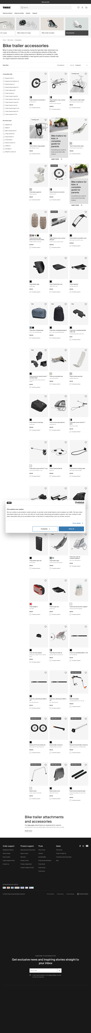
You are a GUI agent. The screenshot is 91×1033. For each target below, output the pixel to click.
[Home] (11, 7)
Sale (57, 860)
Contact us (6, 864)
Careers (40, 853)
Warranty (23, 857)
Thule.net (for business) (44, 860)
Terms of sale (6, 853)
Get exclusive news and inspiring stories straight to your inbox (45, 961)
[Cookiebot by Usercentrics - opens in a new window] (76, 503)
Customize (44, 529)
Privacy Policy (52, 975)
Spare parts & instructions (28, 850)
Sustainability (42, 857)
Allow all (71, 529)
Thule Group (41, 867)
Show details (77, 523)
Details (45, 2)
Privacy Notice (50, 894)
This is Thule (41, 850)
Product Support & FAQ (27, 867)
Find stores (59, 850)
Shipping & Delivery (8, 850)
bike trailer (31, 825)
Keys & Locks (24, 853)
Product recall (24, 860)
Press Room (41, 864)
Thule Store (41, 871)
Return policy (6, 857)
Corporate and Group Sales (63, 857)
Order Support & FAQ (9, 860)
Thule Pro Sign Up (61, 853)
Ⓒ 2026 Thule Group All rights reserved (14, 894)
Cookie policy (60, 894)
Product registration (26, 864)
